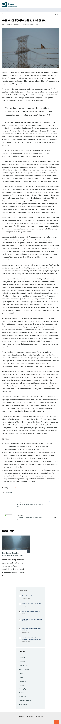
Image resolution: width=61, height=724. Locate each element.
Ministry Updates (24, 689)
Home (3, 24)
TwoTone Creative (38, 720)
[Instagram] (58, 14)
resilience (9, 492)
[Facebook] (53, 14)
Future (21, 677)
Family (21, 673)
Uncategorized (17, 24)
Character (22, 661)
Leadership (22, 681)
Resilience (22, 693)
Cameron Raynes (14, 488)
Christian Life (10, 24)
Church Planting (24, 669)
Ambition (22, 657)
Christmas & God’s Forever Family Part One (29, 518)
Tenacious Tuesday (25, 700)
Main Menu (6, 10)
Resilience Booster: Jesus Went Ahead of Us (30, 504)
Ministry (21, 685)
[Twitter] (55, 14)
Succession (22, 697)
